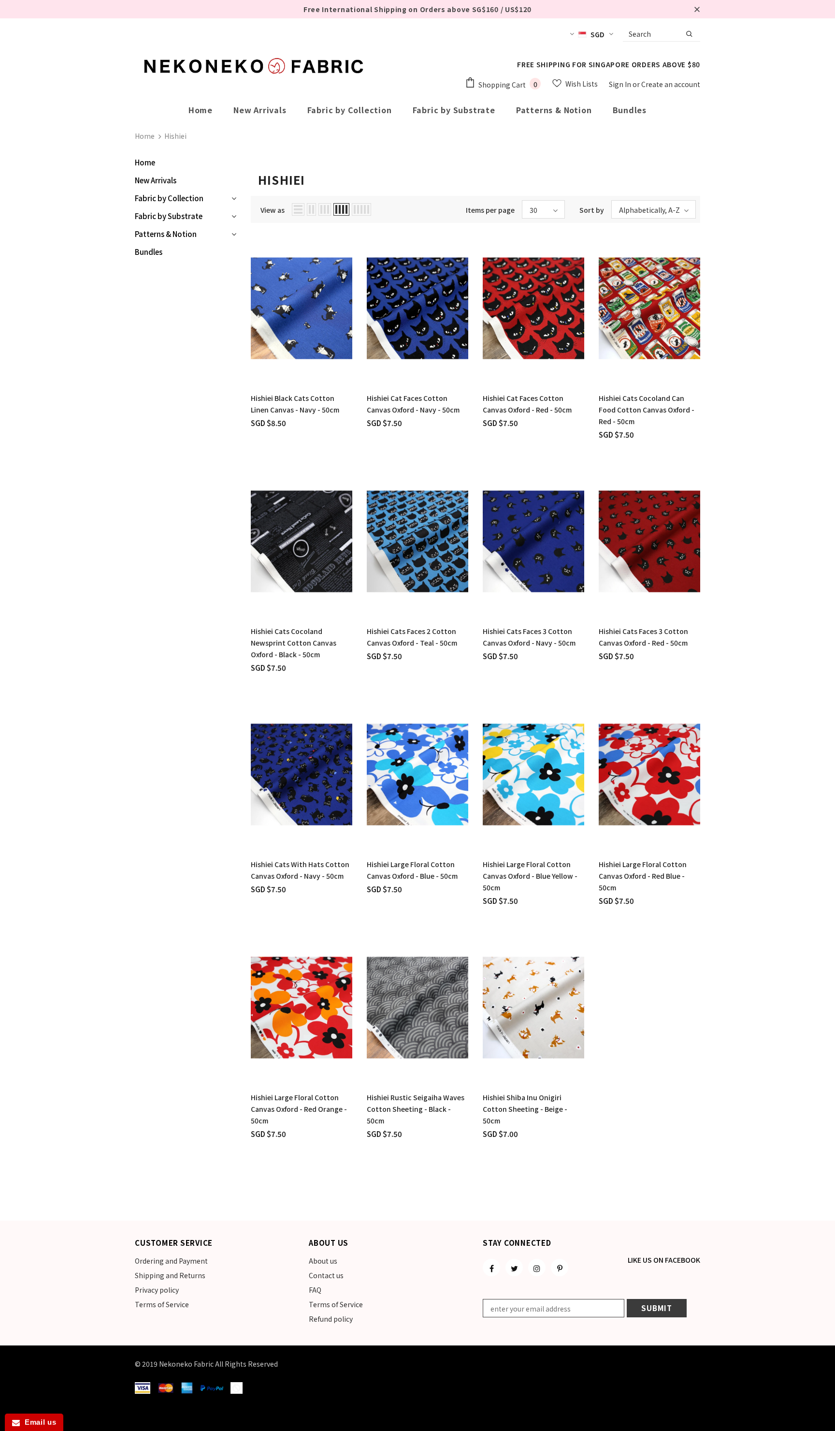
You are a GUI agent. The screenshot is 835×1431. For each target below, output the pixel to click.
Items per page (490, 210)
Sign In (621, 84)
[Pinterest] (559, 1267)
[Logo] (255, 66)
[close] (697, 9)
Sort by (591, 210)
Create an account (670, 84)
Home (145, 136)
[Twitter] (514, 1267)
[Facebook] (491, 1267)
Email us (38, 1422)
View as (272, 210)
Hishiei (175, 136)
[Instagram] (537, 1267)
